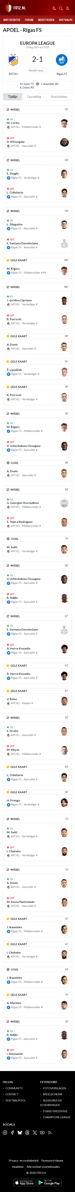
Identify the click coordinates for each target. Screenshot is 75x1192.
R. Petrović (14, 319)
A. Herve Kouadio (18, 648)
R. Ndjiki (12, 597)
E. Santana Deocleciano (22, 243)
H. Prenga (13, 800)
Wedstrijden (46, 19)
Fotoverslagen (54, 1088)
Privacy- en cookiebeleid (23, 1160)
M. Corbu (13, 122)
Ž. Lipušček (14, 369)
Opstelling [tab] (34, 97)
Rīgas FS (61, 73)
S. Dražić (12, 731)
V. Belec (12, 699)
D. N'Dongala (15, 141)
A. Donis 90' (27, 87)
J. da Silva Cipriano (19, 300)
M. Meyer (13, 749)
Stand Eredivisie (55, 1111)
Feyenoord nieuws (52, 1160)
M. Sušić (12, 547)
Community (14, 1088)
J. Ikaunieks (14, 927)
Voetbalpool (15, 1100)
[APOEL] (13, 60)
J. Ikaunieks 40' (50, 83)
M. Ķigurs (13, 268)
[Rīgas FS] (61, 60)
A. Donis (12, 344)
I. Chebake (14, 851)
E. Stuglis (13, 173)
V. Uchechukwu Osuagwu (23, 445)
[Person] (68, 7)
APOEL (13, 73)
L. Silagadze (15, 224)
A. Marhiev (14, 1003)
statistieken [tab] (59, 97)
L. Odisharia (15, 192)
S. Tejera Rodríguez (20, 521)
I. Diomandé (15, 1053)
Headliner (18, 1166)
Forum (29, 19)
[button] (61, 8)
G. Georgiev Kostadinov (23, 502)
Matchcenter (11, 19)
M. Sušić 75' (27, 83)
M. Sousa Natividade (21, 901)
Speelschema (52, 1094)
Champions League (56, 1117)
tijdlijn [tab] (12, 97)
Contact (12, 1094)
